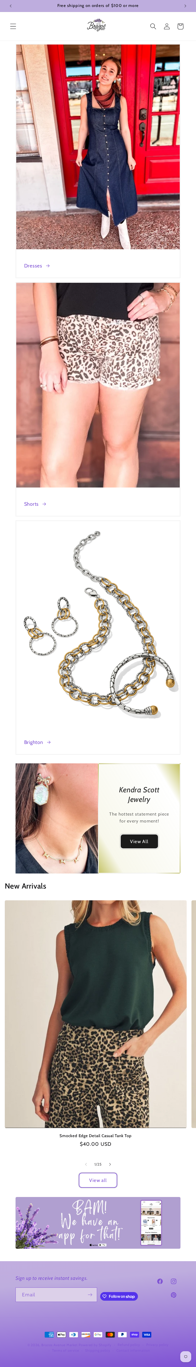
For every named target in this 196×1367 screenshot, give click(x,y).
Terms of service (65, 1350)
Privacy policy (157, 1345)
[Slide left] (86, 1164)
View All (139, 841)
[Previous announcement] (10, 6)
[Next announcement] (185, 6)
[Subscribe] (90, 1295)
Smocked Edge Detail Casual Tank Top (95, 1135)
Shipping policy (97, 1350)
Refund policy (129, 1345)
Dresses (33, 266)
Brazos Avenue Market (60, 1345)
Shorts (31, 504)
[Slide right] (110, 1164)
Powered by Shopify (95, 1345)
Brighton (33, 742)
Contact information (133, 1350)
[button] (13, 26)
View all (98, 1180)
